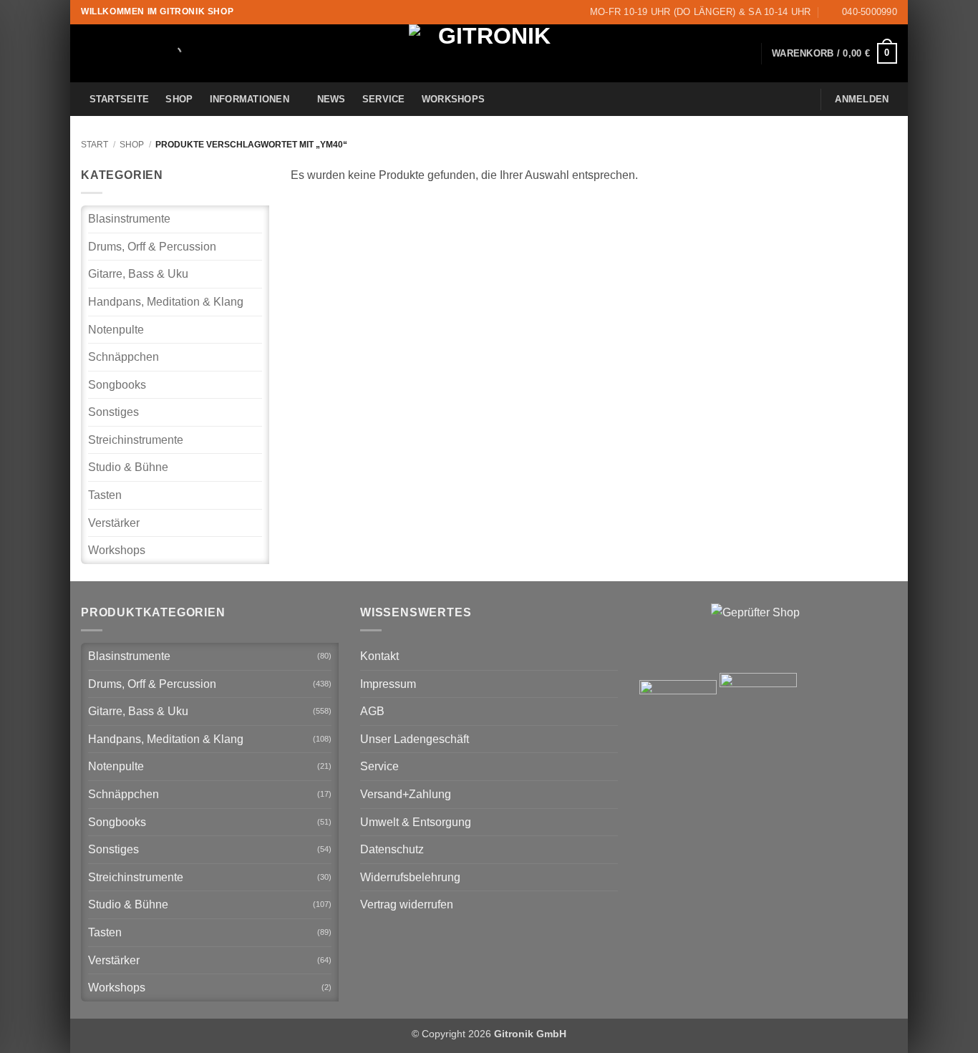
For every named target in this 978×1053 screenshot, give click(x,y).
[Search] (162, 53)
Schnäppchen (123, 357)
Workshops (453, 99)
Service (383, 99)
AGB (372, 711)
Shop (179, 99)
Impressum (388, 684)
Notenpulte (116, 330)
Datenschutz (392, 849)
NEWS (331, 99)
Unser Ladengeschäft (414, 739)
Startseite (119, 99)
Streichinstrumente (135, 440)
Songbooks (117, 385)
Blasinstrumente (129, 219)
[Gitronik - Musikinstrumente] (489, 53)
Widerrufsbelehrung (410, 877)
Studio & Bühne (128, 467)
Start (94, 145)
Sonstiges (113, 412)
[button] (834, 54)
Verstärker (114, 523)
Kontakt (379, 656)
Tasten (105, 495)
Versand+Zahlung (405, 794)
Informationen (249, 99)
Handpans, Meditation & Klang (165, 302)
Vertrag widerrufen (406, 904)
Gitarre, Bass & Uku (138, 274)
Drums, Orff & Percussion (152, 247)
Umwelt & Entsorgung (415, 822)
